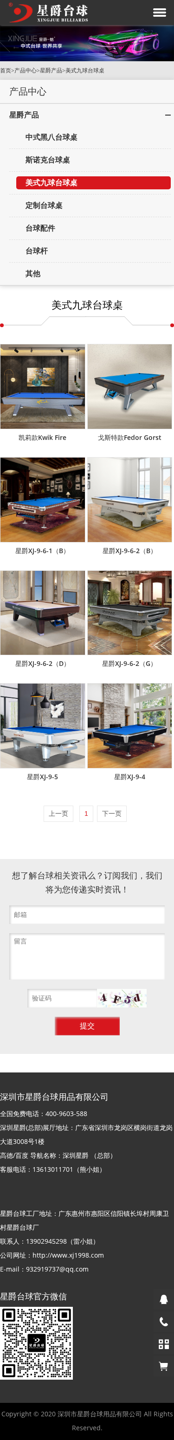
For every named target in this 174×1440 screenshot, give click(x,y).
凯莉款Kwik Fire (42, 437)
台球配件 (40, 228)
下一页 (112, 813)
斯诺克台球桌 (48, 159)
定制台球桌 (44, 205)
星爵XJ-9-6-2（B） (130, 550)
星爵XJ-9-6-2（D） (42, 663)
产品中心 (25, 70)
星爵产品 (51, 70)
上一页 (58, 813)
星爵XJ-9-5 (42, 776)
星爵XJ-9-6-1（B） (42, 550)
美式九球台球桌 (84, 70)
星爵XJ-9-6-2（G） (129, 663)
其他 (33, 273)
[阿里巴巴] (164, 1366)
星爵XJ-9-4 (129, 776)
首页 (5, 70)
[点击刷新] (122, 998)
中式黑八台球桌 (51, 137)
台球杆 (37, 250)
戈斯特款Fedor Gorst (129, 437)
